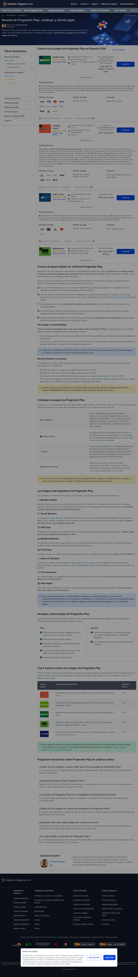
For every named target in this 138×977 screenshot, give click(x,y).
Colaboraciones (97, 937)
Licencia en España (81, 896)
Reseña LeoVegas (21, 911)
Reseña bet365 (20, 903)
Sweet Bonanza (41, 907)
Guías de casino (108, 920)
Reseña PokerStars (21, 924)
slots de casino (68, 288)
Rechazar (94, 957)
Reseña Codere (20, 907)
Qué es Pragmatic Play (33, 10)
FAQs (134, 10)
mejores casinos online (46, 675)
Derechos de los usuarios (112, 909)
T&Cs (84, 153)
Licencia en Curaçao (81, 900)
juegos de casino (118, 297)
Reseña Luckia (19, 928)
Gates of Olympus (42, 915)
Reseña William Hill (21, 920)
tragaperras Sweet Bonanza (51, 518)
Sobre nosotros (108, 896)
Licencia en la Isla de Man (83, 909)
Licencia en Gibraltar (81, 904)
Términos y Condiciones (79, 937)
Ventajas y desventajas (99, 10)
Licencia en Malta (80, 913)
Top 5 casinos (121, 10)
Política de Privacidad (30, 937)
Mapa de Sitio (111, 937)
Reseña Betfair (20, 915)
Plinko (37, 928)
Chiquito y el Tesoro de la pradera (49, 896)
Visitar (125, 64)
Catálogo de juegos (56, 10)
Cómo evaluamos (109, 900)
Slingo (37, 924)
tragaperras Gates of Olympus (82, 563)
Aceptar (109, 957)
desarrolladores (11, 15)
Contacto (106, 924)
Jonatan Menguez (21, 25)
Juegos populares (77, 10)
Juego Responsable (110, 904)
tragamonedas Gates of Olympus (104, 376)
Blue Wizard (39, 911)
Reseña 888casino (21, 898)
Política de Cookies (48, 937)
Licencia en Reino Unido (83, 924)
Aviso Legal (63, 937)
